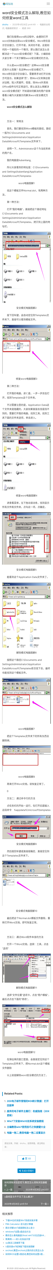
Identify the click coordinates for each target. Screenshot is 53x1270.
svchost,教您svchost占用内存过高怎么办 (24, 1250)
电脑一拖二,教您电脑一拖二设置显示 (26, 1132)
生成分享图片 (27, 1170)
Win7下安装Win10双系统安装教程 (25, 1121)
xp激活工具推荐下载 (14, 1242)
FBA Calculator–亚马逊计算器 (19, 1224)
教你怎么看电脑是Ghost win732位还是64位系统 (25, 1235)
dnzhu (5, 24)
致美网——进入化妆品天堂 (17, 1239)
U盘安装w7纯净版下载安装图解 (19, 1246)
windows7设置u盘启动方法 (18, 1231)
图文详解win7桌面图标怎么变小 (20, 1227)
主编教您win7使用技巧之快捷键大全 (26, 1126)
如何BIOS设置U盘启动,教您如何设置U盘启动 (25, 1254)
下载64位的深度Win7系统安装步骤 (21, 1220)
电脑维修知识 (11, 28)
